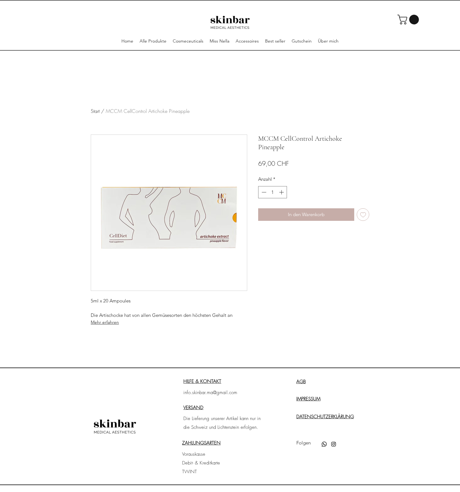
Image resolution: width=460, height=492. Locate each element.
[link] (409, 19)
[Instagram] (333, 444)
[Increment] (282, 192)
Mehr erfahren (105, 322)
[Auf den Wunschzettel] (363, 214)
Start (95, 111)
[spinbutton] (273, 192)
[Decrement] (263, 192)
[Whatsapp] (324, 444)
